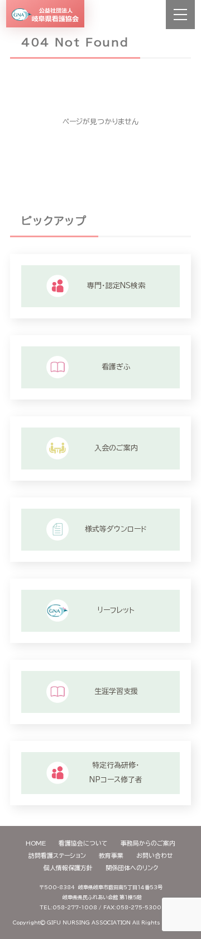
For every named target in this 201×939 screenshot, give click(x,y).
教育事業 (111, 855)
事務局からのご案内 (148, 843)
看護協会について (83, 843)
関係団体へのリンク (132, 868)
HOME (36, 843)
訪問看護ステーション (57, 855)
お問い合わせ (154, 855)
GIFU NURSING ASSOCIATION (89, 922)
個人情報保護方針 (68, 868)
